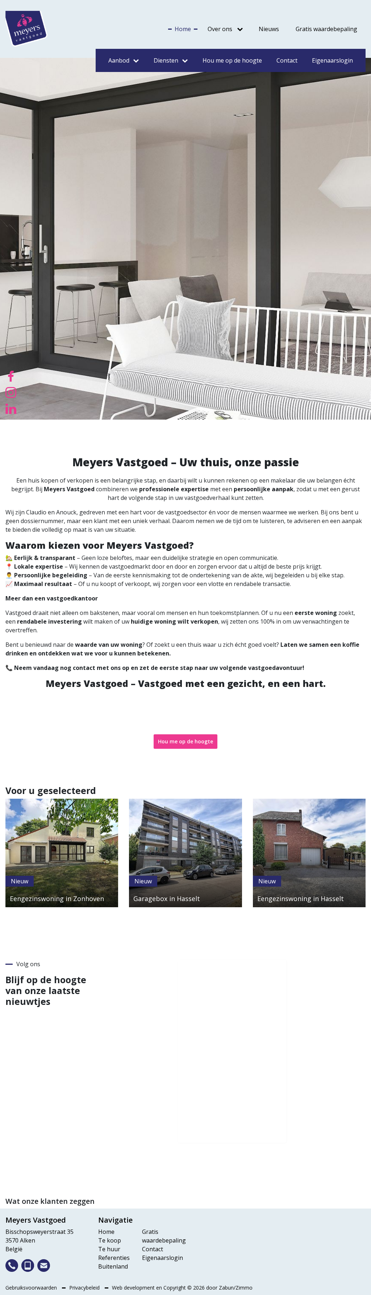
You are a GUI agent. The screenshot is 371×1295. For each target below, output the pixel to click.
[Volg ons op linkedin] (10, 408)
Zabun (226, 1287)
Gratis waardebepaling (326, 29)
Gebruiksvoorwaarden (31, 1287)
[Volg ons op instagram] (10, 392)
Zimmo (244, 1287)
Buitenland (113, 1266)
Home (183, 29)
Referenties (114, 1258)
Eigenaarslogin (332, 60)
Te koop (109, 1240)
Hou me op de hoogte (232, 60)
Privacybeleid (85, 1287)
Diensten (166, 60)
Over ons (220, 29)
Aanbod (118, 60)
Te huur (109, 1249)
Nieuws (269, 29)
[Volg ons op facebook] (10, 375)
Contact (286, 60)
